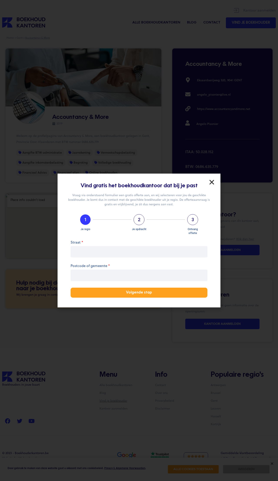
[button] (211, 182)
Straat (77, 242)
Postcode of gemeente (90, 266)
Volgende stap (139, 292)
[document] (139, 240)
